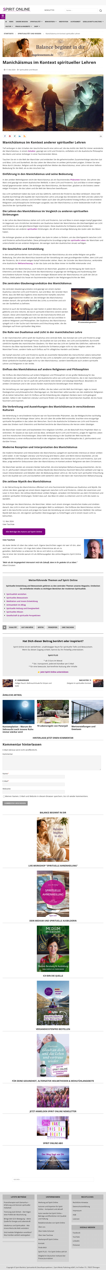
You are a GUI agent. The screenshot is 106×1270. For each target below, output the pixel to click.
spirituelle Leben (78, 240)
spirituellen (32, 229)
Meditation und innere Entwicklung (22, 601)
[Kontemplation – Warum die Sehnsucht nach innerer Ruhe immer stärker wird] (19, 712)
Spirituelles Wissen (14, 612)
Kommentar (8, 754)
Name (5, 773)
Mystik (41, 627)
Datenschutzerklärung (81, 1206)
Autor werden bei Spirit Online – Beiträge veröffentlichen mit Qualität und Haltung (52, 1216)
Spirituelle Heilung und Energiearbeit (22, 608)
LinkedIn (76, 1241)
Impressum (77, 1210)
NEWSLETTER (49, 10)
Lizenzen (76, 1219)
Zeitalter (31, 151)
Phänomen (75, 179)
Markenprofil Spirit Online (48, 1239)
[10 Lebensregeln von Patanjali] (53, 711)
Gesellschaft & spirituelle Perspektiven (23, 615)
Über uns (41, 1227)
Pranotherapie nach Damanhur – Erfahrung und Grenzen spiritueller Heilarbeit (17, 1205)
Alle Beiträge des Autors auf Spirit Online (24, 531)
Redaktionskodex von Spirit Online (51, 1223)
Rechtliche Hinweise (80, 1202)
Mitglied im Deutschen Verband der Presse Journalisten (51, 1257)
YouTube (76, 1237)
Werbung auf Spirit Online (48, 1202)
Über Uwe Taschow (45, 1235)
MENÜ (3, 18)
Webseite (7, 788)
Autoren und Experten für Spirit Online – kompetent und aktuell (50, 1207)
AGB (74, 1215)
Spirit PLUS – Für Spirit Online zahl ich (52, 1251)
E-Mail (5, 781)
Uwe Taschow (68, 627)
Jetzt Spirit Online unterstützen (54, 672)
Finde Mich (42, 1247)
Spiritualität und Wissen (29, 70)
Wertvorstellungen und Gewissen (83, 728)
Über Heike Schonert (46, 1231)
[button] (5, 136)
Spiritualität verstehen (16, 594)
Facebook (76, 1233)
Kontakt (41, 1243)
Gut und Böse (27, 627)
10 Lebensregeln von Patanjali (52, 725)
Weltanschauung (25, 263)
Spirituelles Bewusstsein (17, 597)
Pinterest (76, 1245)
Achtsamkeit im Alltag (16, 605)
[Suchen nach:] (53, 1179)
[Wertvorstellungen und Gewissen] (87, 712)
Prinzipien (52, 627)
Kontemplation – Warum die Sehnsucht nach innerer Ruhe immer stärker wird (18, 729)
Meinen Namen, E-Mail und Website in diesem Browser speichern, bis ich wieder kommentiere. (46, 796)
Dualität (13, 627)
